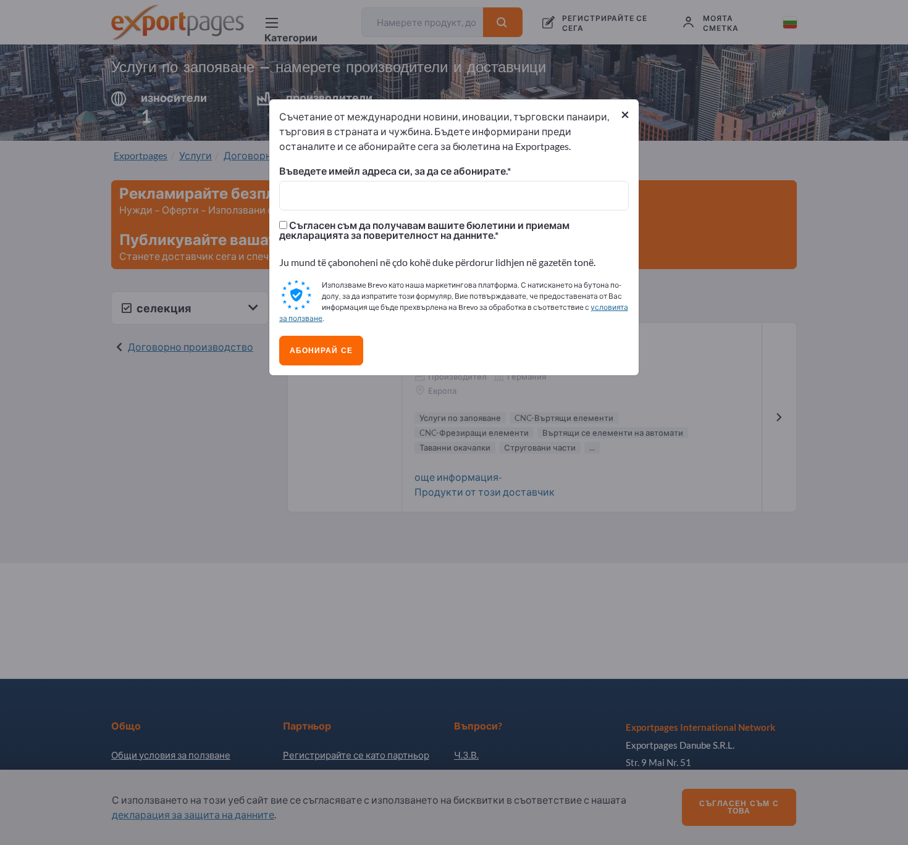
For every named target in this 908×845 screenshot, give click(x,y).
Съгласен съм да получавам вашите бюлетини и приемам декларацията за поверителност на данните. (424, 230)
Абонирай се (321, 350)
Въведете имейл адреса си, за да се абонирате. (393, 171)
